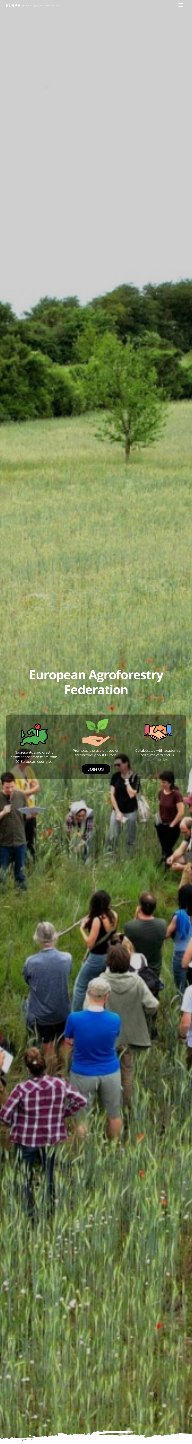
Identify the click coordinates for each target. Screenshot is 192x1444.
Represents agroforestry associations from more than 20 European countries (34, 756)
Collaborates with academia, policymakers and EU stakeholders (158, 755)
